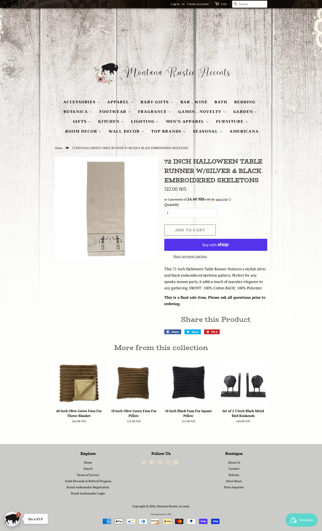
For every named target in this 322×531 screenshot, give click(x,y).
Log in (175, 4)
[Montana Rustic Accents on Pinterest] (159, 463)
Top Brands (167, 131)
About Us (234, 462)
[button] (215, 199)
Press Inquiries (234, 487)
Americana (244, 131)
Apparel (119, 101)
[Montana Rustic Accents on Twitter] (144, 463)
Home (59, 148)
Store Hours (234, 481)
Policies (234, 475)
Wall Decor (125, 131)
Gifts (80, 121)
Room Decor (82, 131)
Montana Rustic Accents (173, 506)
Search (88, 468)
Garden (244, 111)
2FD (169, 514)
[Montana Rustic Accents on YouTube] (175, 463)
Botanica (76, 111)
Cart (224, 4)
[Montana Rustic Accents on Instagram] (167, 463)
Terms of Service (88, 475)
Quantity (171, 204)
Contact (234, 468)
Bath (220, 101)
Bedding (244, 101)
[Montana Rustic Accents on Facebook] (151, 463)
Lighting (143, 121)
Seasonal (206, 131)
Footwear (113, 111)
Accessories (80, 101)
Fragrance (153, 111)
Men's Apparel (186, 121)
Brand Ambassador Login (88, 493)
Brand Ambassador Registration (88, 487)
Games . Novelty (200, 111)
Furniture (230, 121)
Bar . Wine (194, 101)
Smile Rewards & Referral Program (88, 481)
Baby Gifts (155, 101)
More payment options (190, 256)
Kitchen (109, 121)
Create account (198, 4)
